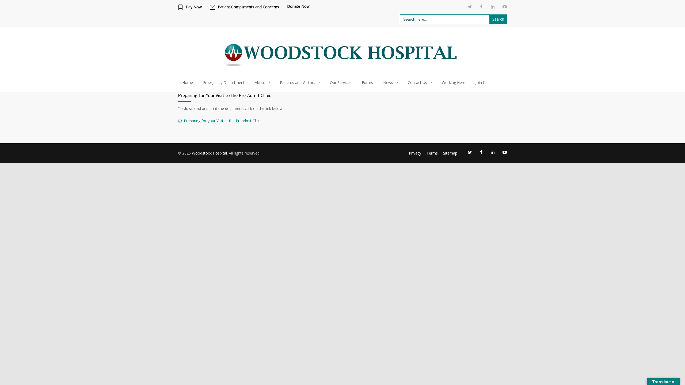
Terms (432, 153)
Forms (367, 82)
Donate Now (298, 6)
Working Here (453, 82)
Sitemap (450, 153)
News (388, 82)
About (260, 82)
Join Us (481, 82)
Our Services (341, 82)
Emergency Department (224, 82)
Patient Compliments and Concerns (248, 7)
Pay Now (194, 7)
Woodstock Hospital (209, 153)
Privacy (415, 153)
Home (187, 82)
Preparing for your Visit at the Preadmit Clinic (222, 120)
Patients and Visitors (297, 82)
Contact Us (417, 82)
